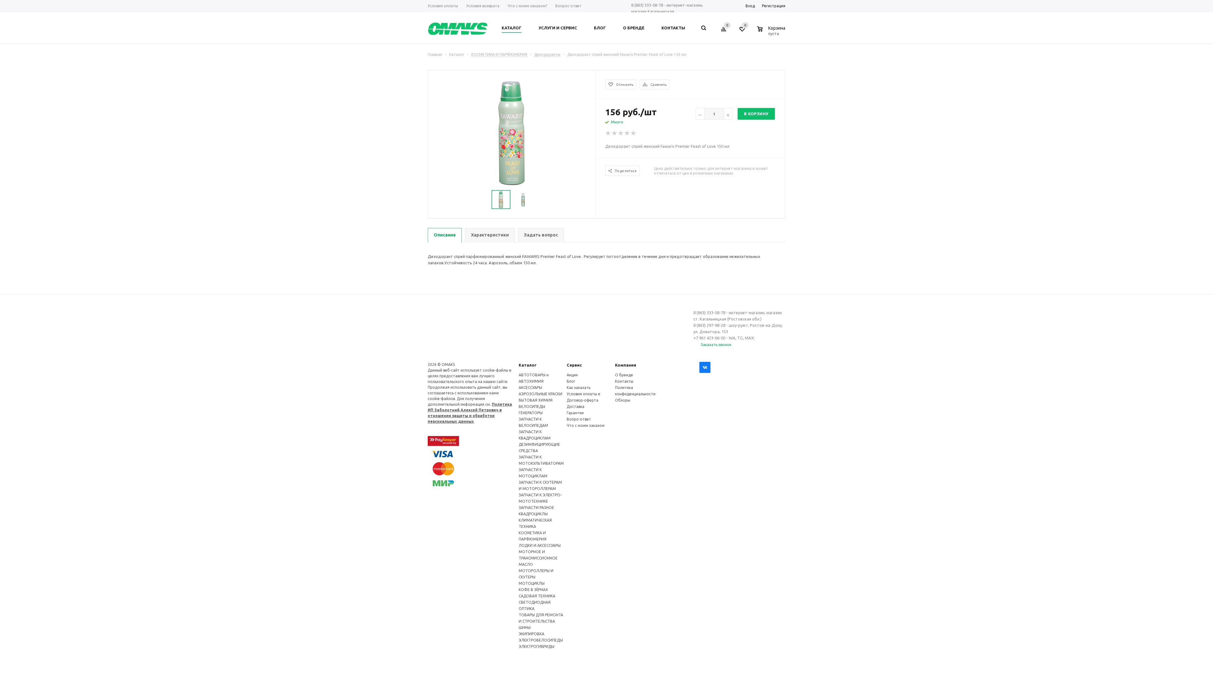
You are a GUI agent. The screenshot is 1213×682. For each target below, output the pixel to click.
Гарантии (575, 413)
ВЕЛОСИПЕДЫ (532, 406)
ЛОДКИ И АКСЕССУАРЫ (540, 545)
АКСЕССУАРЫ (530, 388)
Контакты (624, 381)
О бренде (624, 375)
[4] (627, 133)
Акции (572, 375)
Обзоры (622, 400)
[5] (634, 133)
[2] (615, 133)
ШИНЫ (525, 627)
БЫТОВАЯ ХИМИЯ (535, 400)
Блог (571, 381)
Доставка (575, 406)
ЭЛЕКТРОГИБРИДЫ (536, 646)
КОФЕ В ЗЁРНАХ (533, 590)
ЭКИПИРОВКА (531, 634)
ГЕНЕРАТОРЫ (531, 413)
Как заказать (578, 388)
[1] (608, 133)
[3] (621, 133)
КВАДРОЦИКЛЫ (533, 514)
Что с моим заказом (586, 425)
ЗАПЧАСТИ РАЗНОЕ (536, 508)
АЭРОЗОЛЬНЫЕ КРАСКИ (540, 394)
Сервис (574, 365)
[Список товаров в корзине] (772, 32)
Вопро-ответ (579, 419)
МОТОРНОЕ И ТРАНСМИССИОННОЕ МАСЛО (538, 558)
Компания (625, 365)
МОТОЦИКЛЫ (532, 583)
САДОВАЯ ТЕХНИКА (537, 596)
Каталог (528, 365)
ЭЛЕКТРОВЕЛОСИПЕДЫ (541, 640)
